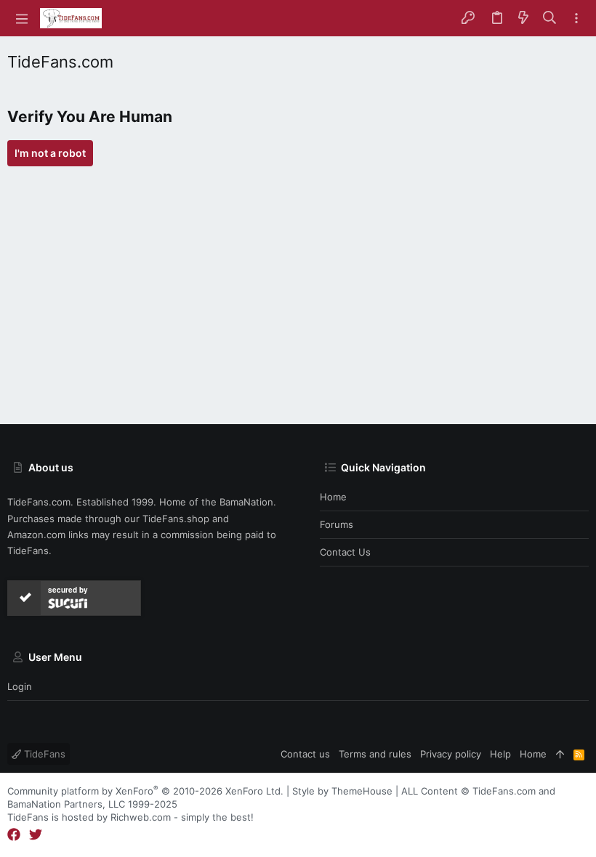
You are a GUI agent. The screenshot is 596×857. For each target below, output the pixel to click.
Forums (336, 524)
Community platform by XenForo (145, 791)
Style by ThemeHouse (342, 791)
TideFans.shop (175, 518)
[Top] (560, 754)
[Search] (550, 18)
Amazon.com (36, 534)
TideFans (43, 754)
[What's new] (523, 18)
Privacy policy (450, 754)
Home (333, 497)
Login (19, 686)
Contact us (345, 552)
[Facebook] (13, 835)
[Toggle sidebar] (576, 18)
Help (500, 754)
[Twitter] (35, 835)
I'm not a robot (50, 153)
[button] (21, 18)
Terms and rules (375, 754)
